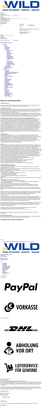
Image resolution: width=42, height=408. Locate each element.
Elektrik (8, 51)
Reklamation (5, 263)
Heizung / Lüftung (8, 79)
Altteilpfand (5, 264)
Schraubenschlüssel (10, 58)
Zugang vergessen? (3, 38)
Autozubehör (7, 48)
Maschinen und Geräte (9, 67)
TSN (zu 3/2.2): (3, 21)
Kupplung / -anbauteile (9, 87)
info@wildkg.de (5, 259)
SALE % (6, 46)
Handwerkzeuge (10, 62)
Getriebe (6, 78)
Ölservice (8, 52)
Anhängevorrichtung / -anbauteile (10, 73)
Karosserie (9, 55)
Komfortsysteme (7, 83)
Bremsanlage (7, 74)
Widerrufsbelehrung (6, 273)
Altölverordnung (5, 269)
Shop (1, 42)
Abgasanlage (7, 70)
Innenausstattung (8, 80)
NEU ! (6, 45)
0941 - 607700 (4, 258)
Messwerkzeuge (10, 57)
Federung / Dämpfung (8, 76)
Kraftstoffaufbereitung (8, 84)
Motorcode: (22, 25)
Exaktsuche (16, 15)
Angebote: (4, 44)
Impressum (4, 270)
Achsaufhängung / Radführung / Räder (11, 72)
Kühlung (6, 86)
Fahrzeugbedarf (7, 47)
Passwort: (2, 36)
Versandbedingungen (6, 267)
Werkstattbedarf (7, 66)
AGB (4, 271)
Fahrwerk (8, 54)
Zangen (11, 42)
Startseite (4, 275)
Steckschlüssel (9, 61)
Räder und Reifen (10, 53)
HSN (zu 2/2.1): (3, 20)
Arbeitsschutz (7, 68)
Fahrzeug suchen (3, 23)
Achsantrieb (7, 71)
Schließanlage (7, 94)
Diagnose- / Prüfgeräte (11, 64)
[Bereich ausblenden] (20, 26)
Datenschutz (5, 272)
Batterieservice (9, 50)
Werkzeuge (8, 42)
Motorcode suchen (31, 25)
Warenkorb (4, 265)
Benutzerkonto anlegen (7, 266)
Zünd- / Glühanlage (8, 95)
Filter (6, 77)
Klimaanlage (7, 82)
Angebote (4, 42)
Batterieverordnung (6, 268)
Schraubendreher (10, 56)
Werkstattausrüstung (10, 63)
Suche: (1, 15)
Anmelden (2, 37)
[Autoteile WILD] (21, 6)
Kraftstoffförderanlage (8, 85)
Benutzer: (2, 34)
